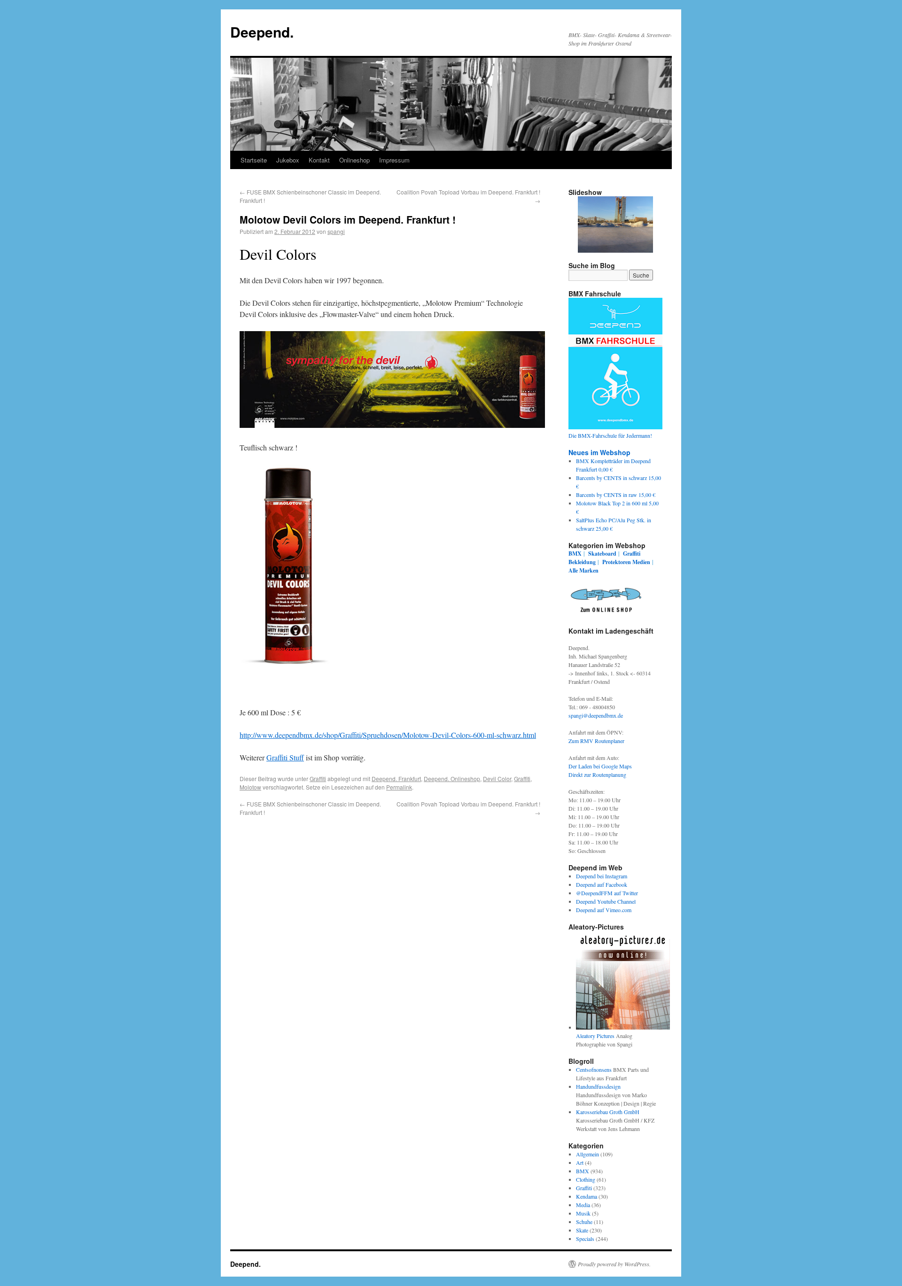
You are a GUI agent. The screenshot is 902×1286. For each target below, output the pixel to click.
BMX (575, 554)
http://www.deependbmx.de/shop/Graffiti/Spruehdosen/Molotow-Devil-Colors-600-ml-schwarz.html (388, 735)
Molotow (250, 787)
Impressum (394, 159)
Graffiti (318, 778)
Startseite (254, 159)
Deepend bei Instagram (601, 876)
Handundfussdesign (598, 1086)
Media (583, 1205)
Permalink (399, 787)
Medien (641, 562)
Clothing (585, 1179)
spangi (336, 231)
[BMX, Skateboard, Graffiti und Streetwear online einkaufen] (606, 614)
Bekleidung (582, 562)
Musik (583, 1213)
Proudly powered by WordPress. (614, 1264)
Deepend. (262, 32)
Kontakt (319, 159)
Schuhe (584, 1221)
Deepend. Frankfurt (396, 778)
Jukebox (287, 159)
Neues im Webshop (599, 452)
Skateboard (602, 554)
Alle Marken (583, 570)
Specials (585, 1238)
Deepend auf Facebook (601, 884)
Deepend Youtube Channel (606, 901)
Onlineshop (354, 159)
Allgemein (587, 1154)
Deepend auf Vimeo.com (603, 910)
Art (579, 1162)
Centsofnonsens (594, 1069)
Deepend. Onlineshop (452, 778)
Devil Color (497, 778)
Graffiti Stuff (285, 757)
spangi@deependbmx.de (595, 715)
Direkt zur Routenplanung (597, 774)
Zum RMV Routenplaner (596, 740)
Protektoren (616, 562)
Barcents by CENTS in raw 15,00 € (615, 494)
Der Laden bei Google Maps (600, 766)
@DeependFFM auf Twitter (607, 893)
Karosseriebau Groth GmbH (607, 1112)
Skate (582, 1230)
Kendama (586, 1196)
